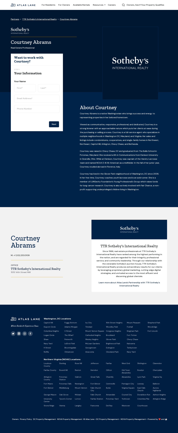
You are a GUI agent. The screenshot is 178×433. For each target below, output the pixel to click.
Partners (15, 19)
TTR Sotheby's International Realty (39, 19)
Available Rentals (81, 5)
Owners (15, 419)
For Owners (64, 5)
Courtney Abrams (68, 19)
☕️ (166, 419)
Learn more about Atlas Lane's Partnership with (122, 282)
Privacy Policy (26, 419)
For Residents (48, 5)
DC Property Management (44, 419)
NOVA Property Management (69, 419)
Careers (112, 5)
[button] (98, 5)
